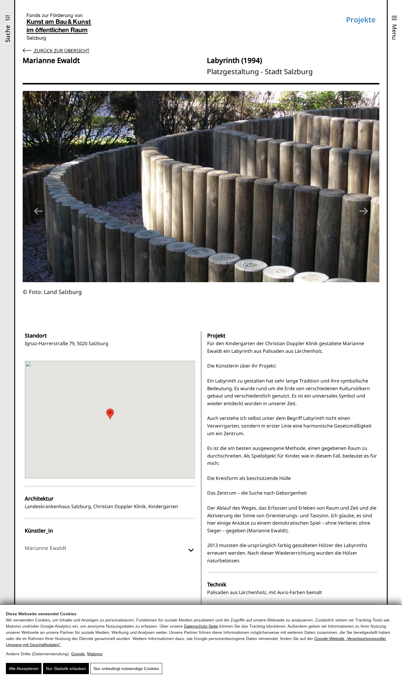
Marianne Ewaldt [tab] (45, 547)
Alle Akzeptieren (24, 668)
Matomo (94, 653)
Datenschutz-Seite (201, 626)
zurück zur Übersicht (61, 50)
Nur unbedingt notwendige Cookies (126, 668)
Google (78, 653)
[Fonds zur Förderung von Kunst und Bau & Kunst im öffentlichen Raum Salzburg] (58, 27)
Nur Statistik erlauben (66, 668)
